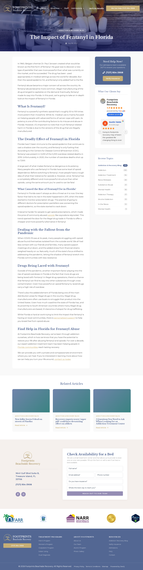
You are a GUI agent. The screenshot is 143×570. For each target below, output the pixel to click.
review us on (113, 114)
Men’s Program (44, 541)
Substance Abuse (112, 185)
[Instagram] (23, 494)
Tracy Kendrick (116, 122)
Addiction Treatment (112, 175)
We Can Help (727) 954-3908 (123, 8)
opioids (51, 215)
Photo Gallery (79, 551)
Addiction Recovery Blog (118, 541)
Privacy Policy (79, 566)
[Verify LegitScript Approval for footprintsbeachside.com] (135, 522)
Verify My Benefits (96, 8)
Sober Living (43, 551)
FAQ (110, 551)
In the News (112, 204)
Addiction (112, 170)
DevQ (122, 566)
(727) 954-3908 (114, 72)
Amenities (55, 8)
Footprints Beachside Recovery (112, 102)
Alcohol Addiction (112, 199)
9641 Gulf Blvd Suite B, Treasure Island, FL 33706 (27, 476)
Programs (41, 8)
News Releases (112, 180)
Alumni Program (80, 548)
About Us (77, 541)
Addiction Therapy (112, 194)
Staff (66, 8)
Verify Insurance (113, 78)
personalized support (64, 318)
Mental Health (112, 190)
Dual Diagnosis (44, 555)
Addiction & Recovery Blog (71, 30)
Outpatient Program (46, 548)
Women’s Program (46, 544)
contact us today (62, 359)
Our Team (77, 544)
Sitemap (105, 566)
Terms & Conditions (93, 566)
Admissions (76, 8)
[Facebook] (18, 494)
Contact (112, 555)
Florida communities (28, 347)
